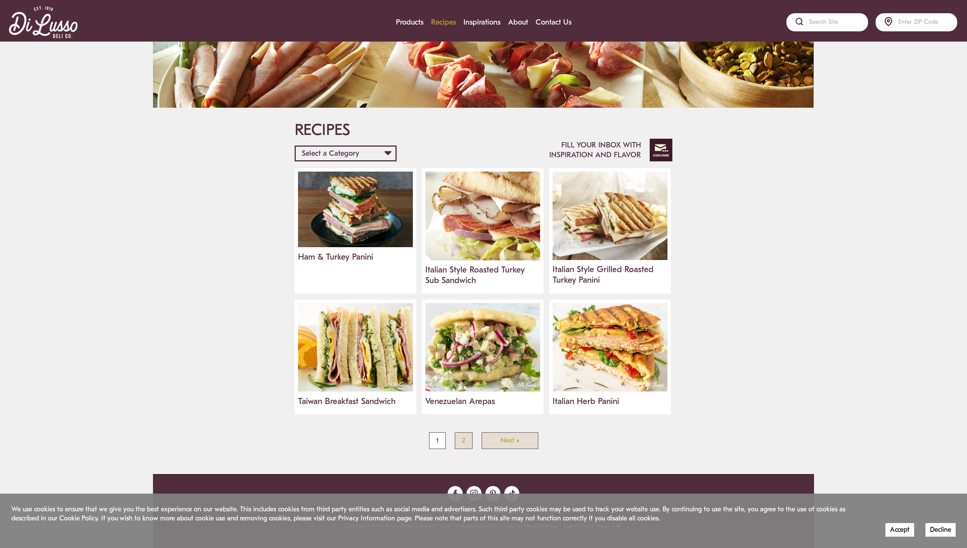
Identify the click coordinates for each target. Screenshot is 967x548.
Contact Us (554, 22)
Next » (509, 440)
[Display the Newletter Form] (661, 150)
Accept (900, 530)
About (518, 22)
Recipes (443, 22)
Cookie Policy (78, 518)
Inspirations (481, 22)
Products (409, 22)
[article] (355, 219)
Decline (940, 530)
